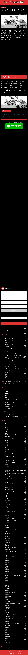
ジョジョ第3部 (15, 476)
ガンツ (15, 447)
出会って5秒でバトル (15, 551)
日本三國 (15, 590)
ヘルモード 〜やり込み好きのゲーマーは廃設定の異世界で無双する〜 (15, 519)
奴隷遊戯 (15, 573)
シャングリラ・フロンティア (15, 460)
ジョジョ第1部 (10, 466)
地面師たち (15, 404)
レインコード (15, 370)
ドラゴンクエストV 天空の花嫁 (15, 353)
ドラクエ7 (9, 350)
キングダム (15, 449)
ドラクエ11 (9, 348)
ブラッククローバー (15, 511)
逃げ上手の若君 (15, 625)
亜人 (15, 544)
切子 (15, 555)
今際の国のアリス (15, 546)
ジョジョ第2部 (10, 468)
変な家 (15, 568)
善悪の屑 (15, 562)
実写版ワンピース (15, 406)
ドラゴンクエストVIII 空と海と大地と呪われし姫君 (15, 358)
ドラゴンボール (15, 498)
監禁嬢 (15, 610)
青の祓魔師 (15, 636)
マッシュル (15, 525)
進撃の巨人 (4, 7)
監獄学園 (15, 609)
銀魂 (15, 632)
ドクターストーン (15, 496)
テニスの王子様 (15, 489)
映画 (14, 412)
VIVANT (15, 390)
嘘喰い (15, 564)
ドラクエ (15, 346)
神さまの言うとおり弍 (15, 614)
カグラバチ (15, 444)
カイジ (15, 442)
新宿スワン (15, 588)
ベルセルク (15, 522)
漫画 (14, 420)
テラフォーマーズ (15, 491)
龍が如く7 (15, 377)
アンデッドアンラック (15, 438)
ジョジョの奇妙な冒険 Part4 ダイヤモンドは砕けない (15, 471)
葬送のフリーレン (15, 620)
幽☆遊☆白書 (15, 579)
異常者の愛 (15, 607)
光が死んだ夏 (15, 549)
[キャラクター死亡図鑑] (14, 3)
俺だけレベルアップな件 (15, 547)
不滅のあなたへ (15, 540)
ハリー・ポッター (15, 414)
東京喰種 (15, 594)
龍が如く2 (15, 376)
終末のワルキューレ (15, 618)
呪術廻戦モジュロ (15, 560)
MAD (15, 425)
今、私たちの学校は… (15, 402)
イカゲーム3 (15, 395)
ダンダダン (15, 485)
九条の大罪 (15, 542)
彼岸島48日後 (10, 583)
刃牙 (15, 553)
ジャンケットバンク (15, 462)
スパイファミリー (15, 480)
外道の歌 (15, 569)
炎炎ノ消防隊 (15, 601)
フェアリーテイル (15, 509)
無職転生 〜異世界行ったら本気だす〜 (15, 603)
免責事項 (19, 651)
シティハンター (15, 458)
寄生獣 (15, 577)
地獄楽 (15, 566)
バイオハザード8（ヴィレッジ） (14, 363)
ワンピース (15, 533)
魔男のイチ (15, 640)
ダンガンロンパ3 (15, 330)
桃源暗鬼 (15, 598)
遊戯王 (15, 629)
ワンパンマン (15, 531)
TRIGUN (15, 429)
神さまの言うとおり (15, 612)
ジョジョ (15, 464)
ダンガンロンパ (15, 344)
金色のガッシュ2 (15, 631)
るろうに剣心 (15, 436)
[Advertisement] (14, 58)
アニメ (14, 328)
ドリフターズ (15, 500)
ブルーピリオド (15, 515)
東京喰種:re (15, 596)
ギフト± (15, 451)
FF (15, 337)
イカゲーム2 (15, 393)
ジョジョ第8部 (15, 478)
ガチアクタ (15, 445)
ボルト (15, 523)
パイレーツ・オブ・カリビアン (15, 416)
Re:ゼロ (15, 427)
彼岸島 (15, 580)
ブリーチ (15, 513)
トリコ (15, 495)
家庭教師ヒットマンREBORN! (15, 575)
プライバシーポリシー (11, 651)
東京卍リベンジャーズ (15, 592)
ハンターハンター (15, 504)
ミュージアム (15, 527)
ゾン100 (15, 482)
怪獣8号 (15, 585)
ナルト (15, 502)
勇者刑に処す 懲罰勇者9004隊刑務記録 (15, 557)
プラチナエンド (15, 517)
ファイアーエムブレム (15, 366)
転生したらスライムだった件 (15, 623)
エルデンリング (15, 340)
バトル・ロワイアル (15, 506)
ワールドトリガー (15, 535)
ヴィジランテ (15, 536)
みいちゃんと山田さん (15, 434)
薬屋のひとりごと (15, 621)
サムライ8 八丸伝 (15, 456)
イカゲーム (15, 391)
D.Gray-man (15, 422)
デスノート (15, 493)
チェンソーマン (15, 487)
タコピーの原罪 (15, 484)
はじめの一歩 (15, 433)
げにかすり (15, 431)
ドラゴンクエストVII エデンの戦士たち (15, 355)
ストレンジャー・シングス (15, 399)
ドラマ (14, 387)
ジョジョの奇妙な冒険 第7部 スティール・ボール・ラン (14, 382)
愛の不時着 (15, 408)
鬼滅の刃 (15, 638)
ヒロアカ (15, 507)
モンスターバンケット (15, 529)
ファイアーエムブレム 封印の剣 (15, 368)
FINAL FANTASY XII (15, 338)
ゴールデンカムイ (15, 453)
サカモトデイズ (15, 455)
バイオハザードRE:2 (11, 364)
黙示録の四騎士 (15, 642)
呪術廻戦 (15, 558)
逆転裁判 (15, 372)
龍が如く (15, 374)
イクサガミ (15, 397)
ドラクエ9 (9, 351)
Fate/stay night (15, 423)
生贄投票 (15, 605)
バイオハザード (15, 360)
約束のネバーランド (15, 616)
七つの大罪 (15, 538)
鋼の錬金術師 (15, 634)
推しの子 (15, 586)
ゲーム (14, 334)
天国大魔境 (15, 571)
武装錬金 (15, 599)
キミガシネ (15, 342)
